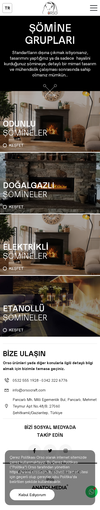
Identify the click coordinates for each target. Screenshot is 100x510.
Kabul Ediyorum (32, 494)
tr (7, 8)
